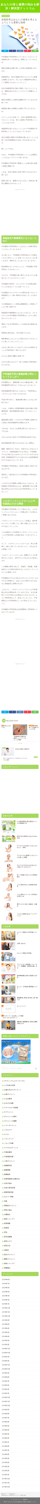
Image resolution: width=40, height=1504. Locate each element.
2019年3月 (5, 1340)
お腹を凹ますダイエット (12, 1090)
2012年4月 (5, 1462)
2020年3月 (6, 1300)
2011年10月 (6, 1487)
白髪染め (7, 1214)
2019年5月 (5, 1332)
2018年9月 (6, 1357)
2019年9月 (6, 1320)
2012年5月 (5, 1458)
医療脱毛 (7, 1174)
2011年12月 (6, 1479)
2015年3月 (5, 1385)
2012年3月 (5, 1466)
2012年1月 (5, 1475)
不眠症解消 (8, 1152)
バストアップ (8, 1139)
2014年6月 (5, 1422)
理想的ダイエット (10, 1205)
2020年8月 (6, 1279)
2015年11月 (6, 1365)
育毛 (5, 1232)
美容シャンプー (9, 1219)
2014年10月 (6, 1405)
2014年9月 (5, 1409)
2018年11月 (6, 1349)
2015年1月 (5, 1393)
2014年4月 (5, 1430)
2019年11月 (6, 1312)
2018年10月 (6, 1353)
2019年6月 (5, 1328)
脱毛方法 (7, 1246)
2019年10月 (6, 1316)
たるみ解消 (8, 1099)
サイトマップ (16, 1499)
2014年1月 (5, 1442)
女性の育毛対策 (9, 1188)
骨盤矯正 (7, 1268)
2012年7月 (5, 1450)
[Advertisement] (20, 211)
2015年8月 (5, 1377)
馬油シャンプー (9, 1263)
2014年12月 (6, 1397)
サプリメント (8, 1112)
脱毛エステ (8, 1241)
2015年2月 (5, 1389)
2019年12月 (6, 1308)
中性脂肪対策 (5, 16)
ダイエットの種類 (10, 1121)
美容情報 (7, 1223)
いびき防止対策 (9, 1085)
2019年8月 (6, 1324)
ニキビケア (8, 1130)
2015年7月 (5, 1381)
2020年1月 (5, 1304)
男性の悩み (8, 1210)
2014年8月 (5, 1414)
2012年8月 (5, 1446)
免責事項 (25, 1499)
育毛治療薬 (8, 1237)
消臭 (5, 1201)
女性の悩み (8, 1183)
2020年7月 (6, 1283)
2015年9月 (5, 1373)
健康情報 (7, 1170)
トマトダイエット (10, 1125)
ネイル (6, 1134)
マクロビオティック (11, 1148)
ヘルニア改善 (8, 1143)
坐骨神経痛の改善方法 (12, 1179)
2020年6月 (6, 1288)
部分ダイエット (9, 1254)
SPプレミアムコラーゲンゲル (14, 1081)
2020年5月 (6, 1292)
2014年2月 (5, 1438)
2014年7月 (5, 1418)
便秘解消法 (8, 1165)
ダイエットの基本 (10, 1116)
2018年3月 (5, 1361)
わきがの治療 (8, 1103)
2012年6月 (5, 1454)
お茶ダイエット (9, 1094)
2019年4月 (5, 1336)
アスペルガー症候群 (11, 1107)
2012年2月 (5, 1470)
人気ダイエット (9, 1161)
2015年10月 (6, 1369)
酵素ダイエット (9, 1259)
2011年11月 (6, 1483)
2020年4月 (6, 1296)
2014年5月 (5, 1426)
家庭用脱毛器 (8, 1192)
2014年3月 (5, 1434)
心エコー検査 (8, 1197)
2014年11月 (6, 1401)
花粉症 (6, 1250)
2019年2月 (5, 1344)
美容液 (6, 1228)
